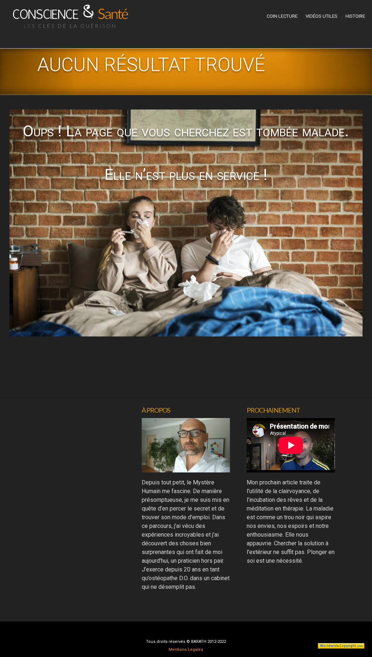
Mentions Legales (186, 649)
